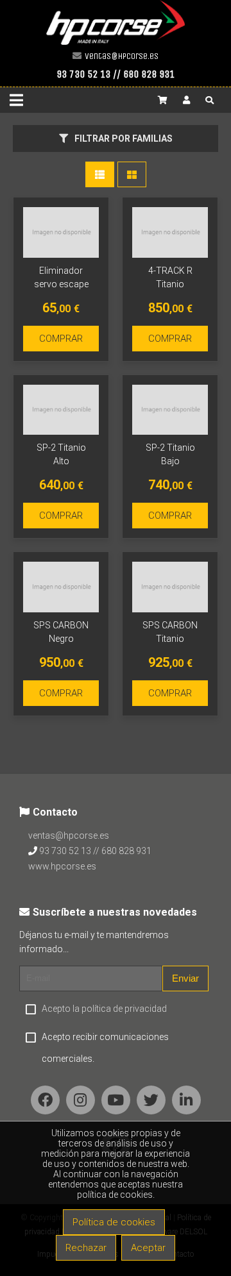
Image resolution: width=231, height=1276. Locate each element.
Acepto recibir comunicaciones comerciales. (105, 1048)
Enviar (185, 978)
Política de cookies (114, 1222)
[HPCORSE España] (115, 42)
